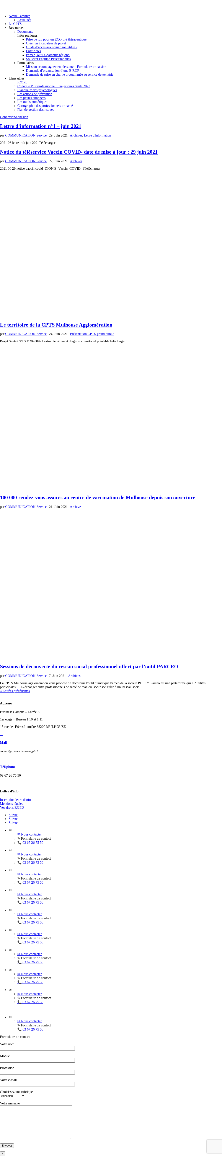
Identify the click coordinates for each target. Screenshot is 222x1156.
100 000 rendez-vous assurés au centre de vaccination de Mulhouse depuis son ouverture (97, 497)
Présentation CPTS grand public (92, 334)
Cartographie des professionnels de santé (45, 105)
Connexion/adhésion (14, 117)
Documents (25, 31)
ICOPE (22, 82)
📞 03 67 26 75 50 (30, 842)
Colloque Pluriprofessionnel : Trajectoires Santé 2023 (53, 86)
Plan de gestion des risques (35, 109)
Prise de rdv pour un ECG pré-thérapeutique (56, 39)
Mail (3, 742)
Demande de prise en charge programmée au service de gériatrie (69, 74)
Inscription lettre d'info (15, 800)
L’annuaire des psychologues (37, 90)
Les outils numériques (32, 102)
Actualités (24, 20)
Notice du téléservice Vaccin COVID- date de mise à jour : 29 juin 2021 (79, 152)
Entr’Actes (33, 51)
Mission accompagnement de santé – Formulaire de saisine (66, 66)
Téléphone (7, 767)
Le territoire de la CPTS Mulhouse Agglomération (56, 325)
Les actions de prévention (34, 94)
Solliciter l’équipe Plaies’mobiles (48, 59)
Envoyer (7, 1145)
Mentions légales (11, 803)
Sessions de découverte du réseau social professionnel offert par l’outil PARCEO (89, 666)
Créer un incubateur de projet (46, 43)
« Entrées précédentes (15, 691)
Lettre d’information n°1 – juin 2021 (40, 126)
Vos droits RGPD (12, 807)
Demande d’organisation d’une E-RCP (52, 70)
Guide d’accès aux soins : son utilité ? (51, 47)
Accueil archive (19, 16)
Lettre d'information (97, 135)
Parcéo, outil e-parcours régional (48, 55)
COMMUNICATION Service (26, 135)
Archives (76, 135)
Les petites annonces (31, 98)
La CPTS (15, 24)
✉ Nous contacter (29, 834)
